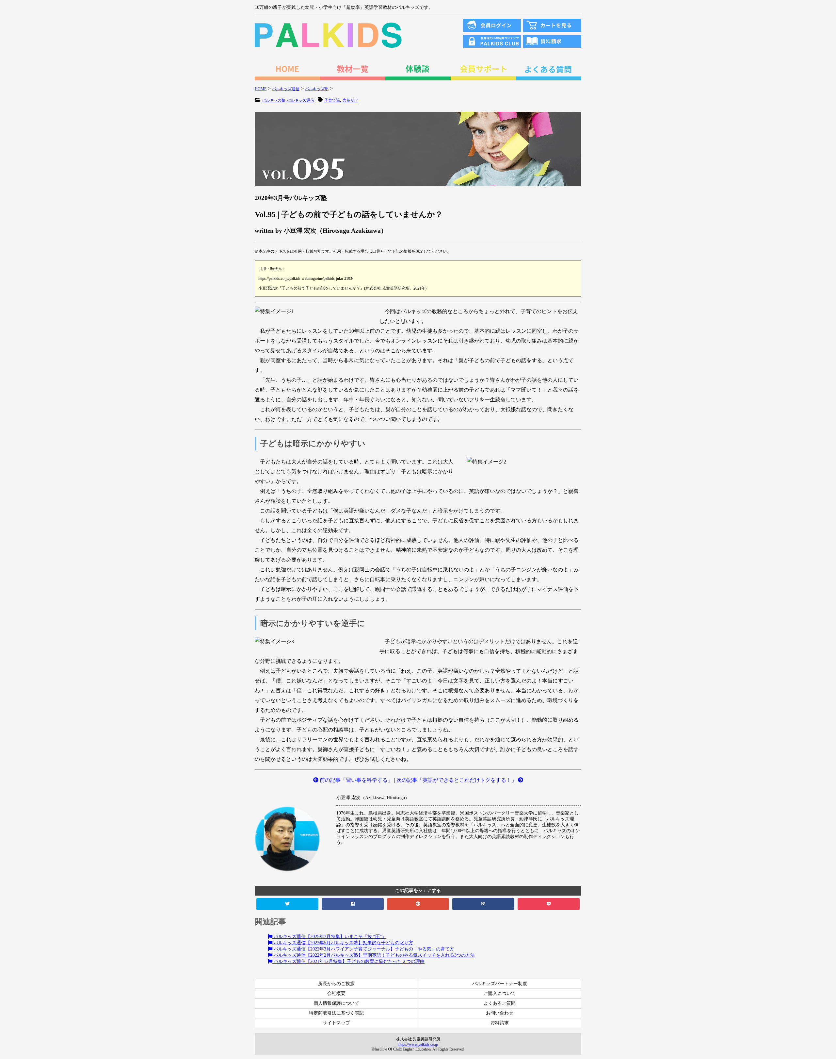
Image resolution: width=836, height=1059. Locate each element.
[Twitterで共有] (287, 904)
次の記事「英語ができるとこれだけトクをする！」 (457, 780)
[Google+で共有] (418, 904)
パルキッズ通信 (300, 100)
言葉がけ (350, 100)
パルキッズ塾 (273, 100)
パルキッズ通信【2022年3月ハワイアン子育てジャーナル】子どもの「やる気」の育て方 (363, 949)
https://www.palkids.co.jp (418, 1044)
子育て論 (332, 100)
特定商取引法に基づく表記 (336, 1013)
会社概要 (336, 993)
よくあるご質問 (500, 1003)
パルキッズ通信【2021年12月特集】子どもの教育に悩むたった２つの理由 (348, 961)
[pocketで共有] (549, 904)
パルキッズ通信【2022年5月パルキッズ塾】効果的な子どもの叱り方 (342, 942)
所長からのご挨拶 (336, 983)
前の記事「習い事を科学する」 (355, 780)
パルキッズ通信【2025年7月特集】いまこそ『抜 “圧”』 (329, 936)
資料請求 (499, 1022)
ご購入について (500, 993)
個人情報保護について (336, 1003)
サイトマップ (336, 1022)
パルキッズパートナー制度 (499, 983)
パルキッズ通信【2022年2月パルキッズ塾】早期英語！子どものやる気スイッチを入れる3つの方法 (373, 955)
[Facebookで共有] (353, 904)
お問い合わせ (499, 1013)
